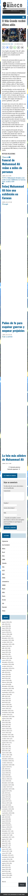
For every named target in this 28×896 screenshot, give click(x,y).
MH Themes (22, 894)
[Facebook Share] (3, 47)
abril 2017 (5, 847)
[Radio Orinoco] (14, 5)
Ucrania (4, 600)
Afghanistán (5, 541)
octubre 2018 (6, 811)
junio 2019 (5, 795)
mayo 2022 (5, 724)
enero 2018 (5, 829)
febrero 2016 (5, 875)
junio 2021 (5, 746)
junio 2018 (5, 819)
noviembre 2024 (6, 664)
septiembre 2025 (7, 644)
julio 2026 (5, 624)
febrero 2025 (5, 658)
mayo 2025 (5, 652)
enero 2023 (5, 708)
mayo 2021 (5, 749)
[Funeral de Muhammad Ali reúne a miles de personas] (6, 157)
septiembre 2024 (7, 668)
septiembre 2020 (7, 765)
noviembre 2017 (6, 833)
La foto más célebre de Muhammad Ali (14, 457)
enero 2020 (5, 781)
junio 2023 (5, 698)
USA (3, 603)
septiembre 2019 (7, 789)
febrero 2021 (5, 755)
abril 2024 (5, 678)
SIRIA (3, 592)
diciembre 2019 (6, 783)
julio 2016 (5, 865)
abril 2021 (5, 750)
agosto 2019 (5, 791)
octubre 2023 (6, 690)
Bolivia (3, 549)
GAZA (3, 570)
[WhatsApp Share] (14, 47)
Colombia (4, 563)
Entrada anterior (15, 467)
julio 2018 (5, 817)
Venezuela (4, 607)
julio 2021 (5, 745)
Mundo (3, 589)
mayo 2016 (5, 869)
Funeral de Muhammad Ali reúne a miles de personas (12, 166)
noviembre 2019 (6, 785)
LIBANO (4, 585)
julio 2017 (5, 841)
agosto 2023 (5, 694)
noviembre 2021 (6, 736)
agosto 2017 (5, 839)
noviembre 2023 (6, 688)
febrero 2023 (5, 706)
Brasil (3, 552)
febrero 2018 (5, 827)
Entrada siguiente (12, 469)
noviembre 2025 (6, 640)
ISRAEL (3, 578)
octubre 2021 (6, 738)
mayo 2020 (5, 773)
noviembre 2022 (6, 712)
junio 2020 (5, 771)
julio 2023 (5, 696)
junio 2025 (5, 650)
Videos (3, 611)
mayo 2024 (5, 676)
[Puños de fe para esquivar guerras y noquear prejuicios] (14, 320)
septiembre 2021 (7, 741)
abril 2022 (5, 726)
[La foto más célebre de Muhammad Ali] (14, 453)
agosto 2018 (5, 815)
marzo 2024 (5, 680)
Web (5, 513)
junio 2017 (5, 843)
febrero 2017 (5, 851)
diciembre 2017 (6, 831)
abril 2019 (5, 799)
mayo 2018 (5, 821)
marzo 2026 (5, 632)
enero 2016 (5, 877)
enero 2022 (5, 732)
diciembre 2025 (6, 638)
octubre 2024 (6, 666)
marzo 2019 (5, 801)
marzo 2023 (5, 704)
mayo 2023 (5, 700)
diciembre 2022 (6, 710)
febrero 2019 (5, 803)
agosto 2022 (5, 718)
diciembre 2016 (6, 855)
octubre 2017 (6, 835)
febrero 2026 (5, 634)
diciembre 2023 (6, 686)
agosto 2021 (5, 742)
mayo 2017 (5, 845)
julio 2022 (5, 720)
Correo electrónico (9, 508)
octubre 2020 (6, 763)
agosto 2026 (5, 622)
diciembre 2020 (6, 759)
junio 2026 (5, 626)
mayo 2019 (5, 797)
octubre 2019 (6, 787)
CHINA (3, 559)
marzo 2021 (5, 753)
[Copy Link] (18, 47)
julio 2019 (5, 793)
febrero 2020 (5, 779)
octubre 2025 (6, 642)
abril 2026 (5, 630)
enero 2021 (5, 757)
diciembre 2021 (6, 734)
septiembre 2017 (7, 837)
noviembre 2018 (6, 809)
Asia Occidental (6, 545)
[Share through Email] (22, 47)
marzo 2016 (5, 873)
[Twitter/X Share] (11, 47)
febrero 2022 (5, 730)
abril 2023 (5, 702)
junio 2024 (5, 674)
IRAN (3, 574)
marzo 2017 (5, 849)
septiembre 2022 (7, 716)
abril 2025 (5, 654)
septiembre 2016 (7, 861)
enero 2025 (5, 660)
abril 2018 (5, 823)
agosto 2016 (5, 863)
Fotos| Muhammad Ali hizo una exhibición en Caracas (13, 192)
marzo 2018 (5, 825)
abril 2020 (5, 775)
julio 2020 (5, 769)
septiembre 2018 (7, 813)
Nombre (6, 503)
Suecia (3, 596)
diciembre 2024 (6, 662)
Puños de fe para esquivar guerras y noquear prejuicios (13, 327)
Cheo (11, 44)
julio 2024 (5, 672)
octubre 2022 (6, 714)
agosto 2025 (5, 646)
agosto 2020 (5, 767)
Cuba (3, 567)
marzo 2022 (5, 728)
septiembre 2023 (7, 692)
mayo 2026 (5, 628)
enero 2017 (5, 853)
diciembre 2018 (6, 807)
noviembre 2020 (6, 761)
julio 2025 (5, 648)
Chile (3, 556)
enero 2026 (5, 636)
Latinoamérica (5, 581)
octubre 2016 (6, 859)
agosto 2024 (5, 670)
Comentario (7, 491)
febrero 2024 (5, 682)
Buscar (4, 881)
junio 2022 (5, 722)
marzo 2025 (5, 656)
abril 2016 (5, 871)
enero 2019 (5, 805)
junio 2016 (5, 867)
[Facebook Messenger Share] (7, 47)
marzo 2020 (5, 777)
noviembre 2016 (6, 857)
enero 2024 (5, 684)
